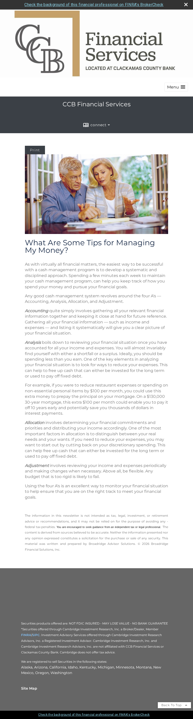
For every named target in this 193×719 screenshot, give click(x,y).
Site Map (29, 688)
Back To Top (172, 705)
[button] (176, 87)
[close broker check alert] (186, 5)
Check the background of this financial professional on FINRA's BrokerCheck (93, 4)
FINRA (26, 635)
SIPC (36, 635)
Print (35, 150)
